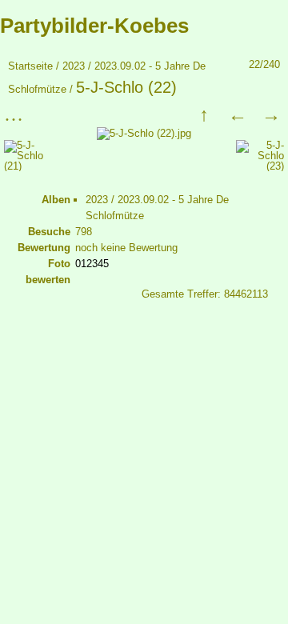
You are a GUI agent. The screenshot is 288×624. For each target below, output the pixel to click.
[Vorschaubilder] (204, 114)
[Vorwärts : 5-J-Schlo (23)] (271, 114)
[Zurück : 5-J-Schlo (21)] (237, 114)
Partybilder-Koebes (94, 26)
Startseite (30, 66)
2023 (73, 66)
